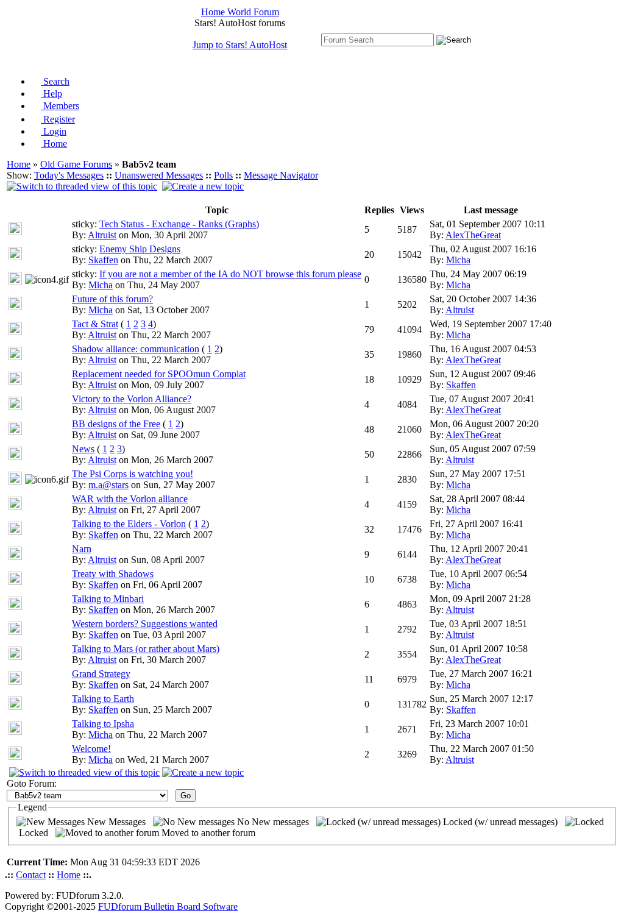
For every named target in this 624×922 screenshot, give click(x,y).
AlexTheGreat (473, 235)
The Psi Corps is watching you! (132, 474)
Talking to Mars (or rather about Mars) (145, 649)
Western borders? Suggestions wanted (145, 624)
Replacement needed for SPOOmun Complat (159, 374)
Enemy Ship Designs (139, 249)
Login (53, 131)
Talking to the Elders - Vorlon (129, 524)
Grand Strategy (101, 673)
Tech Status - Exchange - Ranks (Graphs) (179, 224)
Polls (223, 175)
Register (58, 119)
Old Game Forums (76, 164)
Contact (31, 875)
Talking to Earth (103, 698)
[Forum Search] (377, 39)
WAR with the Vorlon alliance (130, 499)
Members (60, 106)
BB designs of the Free (116, 424)
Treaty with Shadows (113, 574)
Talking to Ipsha (103, 723)
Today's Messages (69, 175)
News (83, 449)
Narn (81, 549)
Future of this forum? (112, 299)
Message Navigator (281, 175)
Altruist (102, 235)
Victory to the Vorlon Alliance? (131, 399)
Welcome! (91, 748)
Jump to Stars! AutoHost (240, 45)
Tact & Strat (95, 324)
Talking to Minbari (108, 599)
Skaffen (103, 260)
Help (51, 93)
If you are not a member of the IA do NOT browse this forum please (230, 274)
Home (54, 143)
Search (55, 81)
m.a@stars (108, 485)
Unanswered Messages (159, 175)
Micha (458, 260)
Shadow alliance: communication (135, 349)
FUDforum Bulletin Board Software (168, 906)
